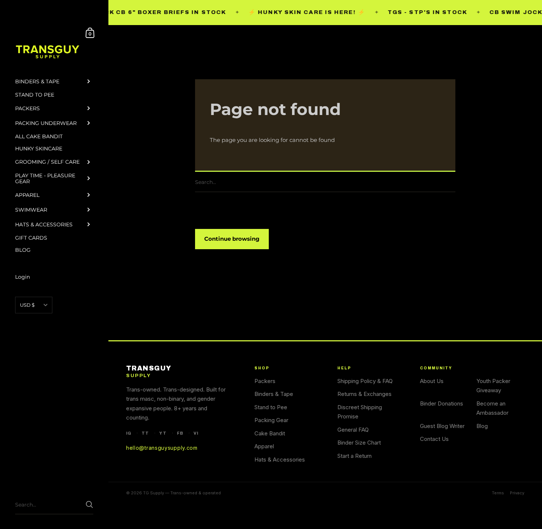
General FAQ (353, 429)
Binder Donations (441, 403)
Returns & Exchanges (364, 393)
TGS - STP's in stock (415, 12)
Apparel (264, 446)
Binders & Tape (273, 393)
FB (180, 433)
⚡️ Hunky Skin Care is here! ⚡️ (294, 12)
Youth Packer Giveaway (493, 385)
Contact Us (434, 438)
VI (196, 433)
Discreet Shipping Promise (359, 412)
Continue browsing (232, 238)
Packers (264, 380)
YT (162, 433)
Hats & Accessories (279, 459)
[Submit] (451, 182)
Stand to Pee (270, 407)
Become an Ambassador (492, 408)
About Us (432, 380)
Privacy (517, 492)
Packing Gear (271, 420)
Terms (498, 492)
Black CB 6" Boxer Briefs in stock (146, 12)
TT (145, 433)
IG (128, 433)
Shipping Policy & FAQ (365, 380)
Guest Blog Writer (442, 425)
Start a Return (354, 455)
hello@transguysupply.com (162, 448)
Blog (482, 425)
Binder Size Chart (359, 442)
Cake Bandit (269, 433)
